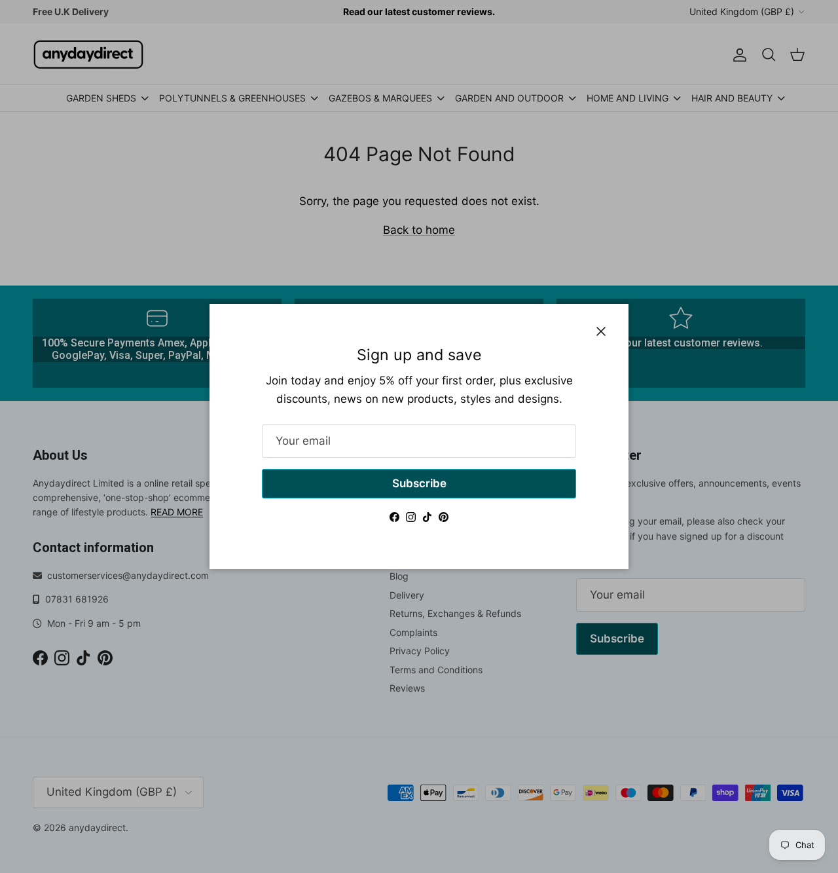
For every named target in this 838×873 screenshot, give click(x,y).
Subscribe (419, 483)
